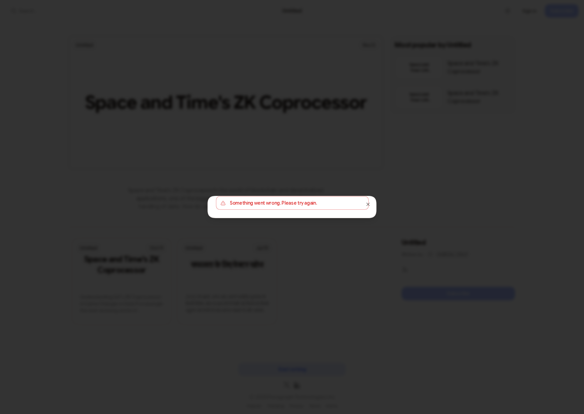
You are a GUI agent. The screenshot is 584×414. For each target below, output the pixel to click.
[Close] (368, 204)
